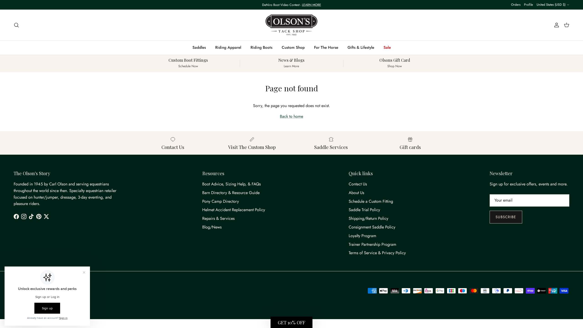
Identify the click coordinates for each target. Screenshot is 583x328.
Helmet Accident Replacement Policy (233, 210)
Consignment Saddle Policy (372, 227)
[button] (291, 322)
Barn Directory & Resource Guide (231, 193)
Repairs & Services (218, 218)
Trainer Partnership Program (372, 244)
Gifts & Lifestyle (361, 47)
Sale (387, 47)
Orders (516, 4)
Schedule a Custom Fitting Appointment (291, 6)
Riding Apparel (228, 47)
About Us (356, 193)
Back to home (291, 116)
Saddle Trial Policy (364, 210)
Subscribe (506, 217)
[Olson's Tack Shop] (291, 25)
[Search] (16, 25)
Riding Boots (261, 47)
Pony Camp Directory (220, 201)
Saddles (199, 47)
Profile (528, 4)
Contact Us (358, 184)
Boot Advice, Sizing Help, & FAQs (231, 184)
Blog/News (212, 227)
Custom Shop (293, 47)
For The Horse (326, 47)
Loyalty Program (362, 236)
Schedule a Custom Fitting (371, 201)
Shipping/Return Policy (368, 218)
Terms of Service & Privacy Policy (377, 253)
